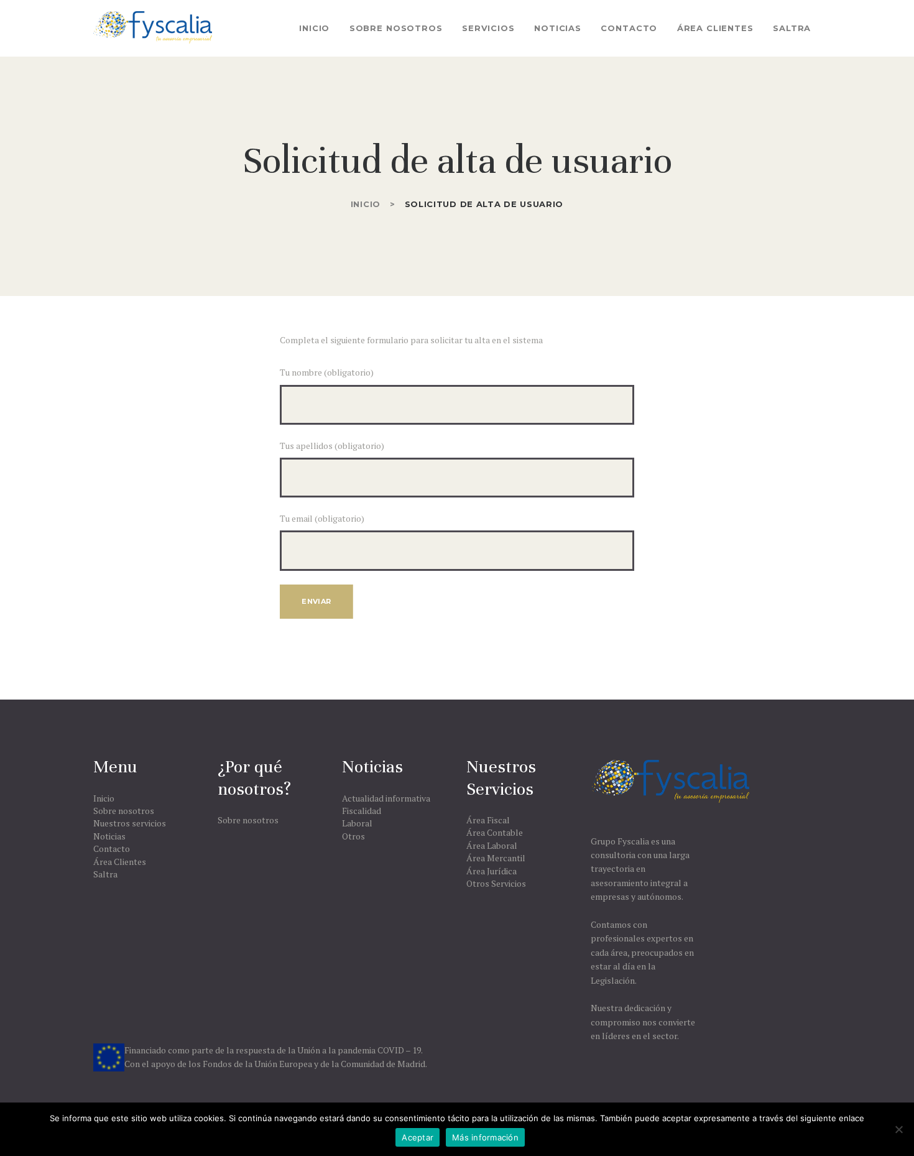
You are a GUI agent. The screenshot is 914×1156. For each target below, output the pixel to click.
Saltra (105, 874)
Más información (485, 1137)
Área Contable (494, 832)
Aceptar (417, 1137)
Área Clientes (119, 861)
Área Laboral (491, 845)
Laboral (357, 823)
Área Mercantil (495, 858)
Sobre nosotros (123, 810)
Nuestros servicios (129, 823)
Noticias (109, 836)
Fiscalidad (361, 810)
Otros (353, 836)
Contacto (111, 848)
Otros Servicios (496, 883)
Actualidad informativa (386, 798)
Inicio (366, 204)
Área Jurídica (491, 871)
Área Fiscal (488, 820)
